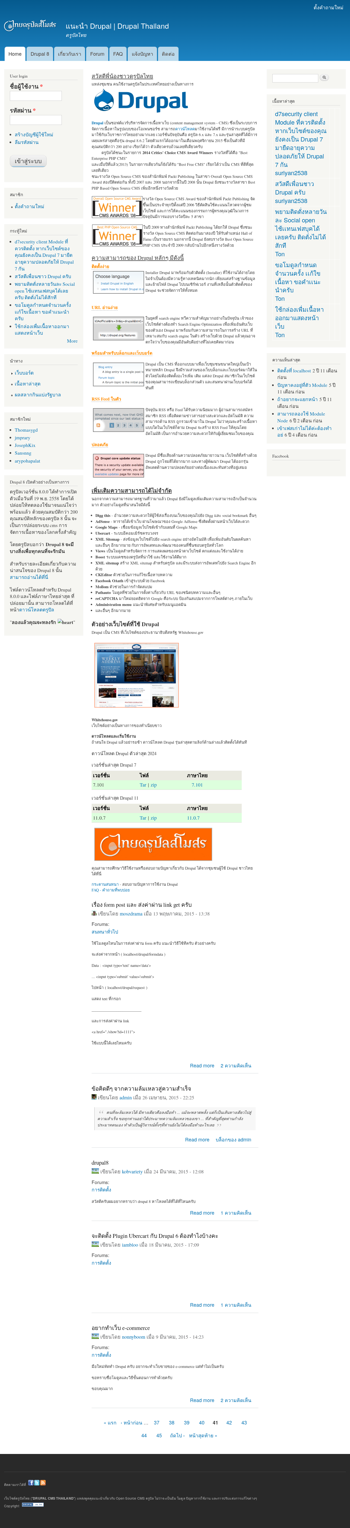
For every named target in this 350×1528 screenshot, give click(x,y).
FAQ (118, 53)
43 (244, 1422)
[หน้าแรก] (31, 26)
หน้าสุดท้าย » (203, 1435)
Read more (202, 1065)
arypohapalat (27, 460)
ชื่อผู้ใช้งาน (26, 86)
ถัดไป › (177, 1435)
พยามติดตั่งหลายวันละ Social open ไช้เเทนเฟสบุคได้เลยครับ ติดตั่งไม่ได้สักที (45, 291)
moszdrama (131, 913)
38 (171, 1422)
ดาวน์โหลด (185, 128)
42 (229, 1422)
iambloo (130, 1244)
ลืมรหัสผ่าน (27, 142)
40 (202, 1422)
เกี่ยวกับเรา (69, 53)
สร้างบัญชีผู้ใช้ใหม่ (34, 134)
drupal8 (100, 1162)
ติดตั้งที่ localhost (294, 370)
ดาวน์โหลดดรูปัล (36, 609)
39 (186, 1422)
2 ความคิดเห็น (236, 1065)
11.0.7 (193, 817)
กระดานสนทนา (105, 884)
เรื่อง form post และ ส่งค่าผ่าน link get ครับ (142, 904)
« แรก (110, 1422)
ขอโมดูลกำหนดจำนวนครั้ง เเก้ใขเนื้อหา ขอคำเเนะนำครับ (43, 312)
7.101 (197, 784)
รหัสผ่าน (23, 110)
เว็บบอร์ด (24, 372)
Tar (143, 784)
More (72, 340)
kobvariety (132, 1171)
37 (156, 1422)
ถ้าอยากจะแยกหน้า (297, 399)
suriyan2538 (291, 172)
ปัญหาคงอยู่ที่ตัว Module (302, 385)
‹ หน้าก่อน (131, 1422)
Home (15, 53)
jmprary (22, 437)
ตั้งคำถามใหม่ (328, 7)
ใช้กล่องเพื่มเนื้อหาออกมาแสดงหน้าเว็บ (42, 329)
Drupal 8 (40, 53)
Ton (280, 253)
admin (125, 1097)
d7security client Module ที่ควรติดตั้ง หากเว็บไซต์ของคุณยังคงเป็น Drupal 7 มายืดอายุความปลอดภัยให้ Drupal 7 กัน (44, 255)
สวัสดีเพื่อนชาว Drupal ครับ (43, 276)
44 (144, 1435)
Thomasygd (26, 429)
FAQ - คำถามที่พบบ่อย (111, 890)
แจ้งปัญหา (142, 53)
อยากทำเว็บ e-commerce (121, 1328)
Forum (97, 53)
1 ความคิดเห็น (236, 1212)
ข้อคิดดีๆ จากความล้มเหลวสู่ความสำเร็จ (141, 1088)
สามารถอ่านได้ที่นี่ (29, 577)
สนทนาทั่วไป (105, 931)
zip (154, 784)
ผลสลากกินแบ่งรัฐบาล (38, 394)
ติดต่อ (168, 53)
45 (159, 1435)
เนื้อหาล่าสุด (27, 383)
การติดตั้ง (101, 1189)
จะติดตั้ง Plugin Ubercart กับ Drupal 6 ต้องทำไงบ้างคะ (155, 1236)
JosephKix (25, 445)
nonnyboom (133, 1336)
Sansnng (23, 452)
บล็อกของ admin (233, 1139)
